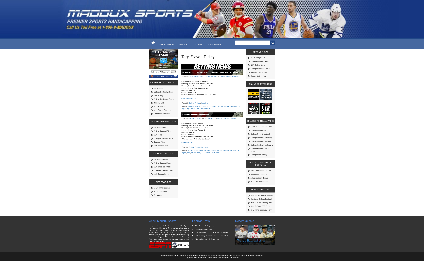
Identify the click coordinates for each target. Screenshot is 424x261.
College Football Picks (162, 131)
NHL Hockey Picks (161, 146)
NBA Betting (158, 96)
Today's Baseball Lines (251, 240)
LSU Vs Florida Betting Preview (195, 114)
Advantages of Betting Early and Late (208, 226)
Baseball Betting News (259, 72)
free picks (183, 44)
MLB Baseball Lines (161, 174)
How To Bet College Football (262, 195)
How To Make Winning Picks (262, 203)
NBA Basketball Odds (162, 167)
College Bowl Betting (259, 155)
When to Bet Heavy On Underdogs (207, 239)
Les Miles (233, 106)
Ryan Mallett (191, 108)
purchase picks (166, 44)
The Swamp (206, 153)
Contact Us (158, 195)
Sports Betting (213, 44)
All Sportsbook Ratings (260, 178)
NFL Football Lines (161, 159)
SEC (198, 108)
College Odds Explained (260, 134)
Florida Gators (193, 150)
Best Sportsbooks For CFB (261, 171)
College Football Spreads (261, 141)
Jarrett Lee (202, 150)
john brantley (211, 150)
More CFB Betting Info (259, 182)
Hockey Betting (160, 106)
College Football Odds (162, 163)
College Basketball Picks (163, 138)
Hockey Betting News (259, 76)
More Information (160, 191)
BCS (204, 106)
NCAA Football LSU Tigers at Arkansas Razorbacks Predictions (210, 72)
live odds (197, 44)
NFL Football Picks (161, 128)
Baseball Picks (159, 142)
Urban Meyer (215, 153)
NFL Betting (158, 88)
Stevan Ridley (205, 108)
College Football (225, 76)
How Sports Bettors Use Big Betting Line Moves (211, 232)
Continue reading (189, 98)
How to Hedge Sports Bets (204, 229)
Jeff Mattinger (212, 76)
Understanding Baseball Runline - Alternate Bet (211, 236)
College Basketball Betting (164, 99)
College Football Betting (163, 92)
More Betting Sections (162, 110)
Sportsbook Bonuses (162, 114)
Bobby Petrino (212, 106)
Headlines (235, 76)
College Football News (260, 61)
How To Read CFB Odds (260, 206)
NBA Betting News (258, 65)
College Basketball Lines (163, 170)
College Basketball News (260, 69)
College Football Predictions (262, 145)
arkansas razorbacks (195, 106)
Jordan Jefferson (224, 106)
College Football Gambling (261, 138)
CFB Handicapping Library (261, 210)
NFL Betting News (258, 58)
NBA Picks (158, 135)
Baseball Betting (160, 103)
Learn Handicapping (162, 188)
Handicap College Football (261, 199)
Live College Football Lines (261, 127)
